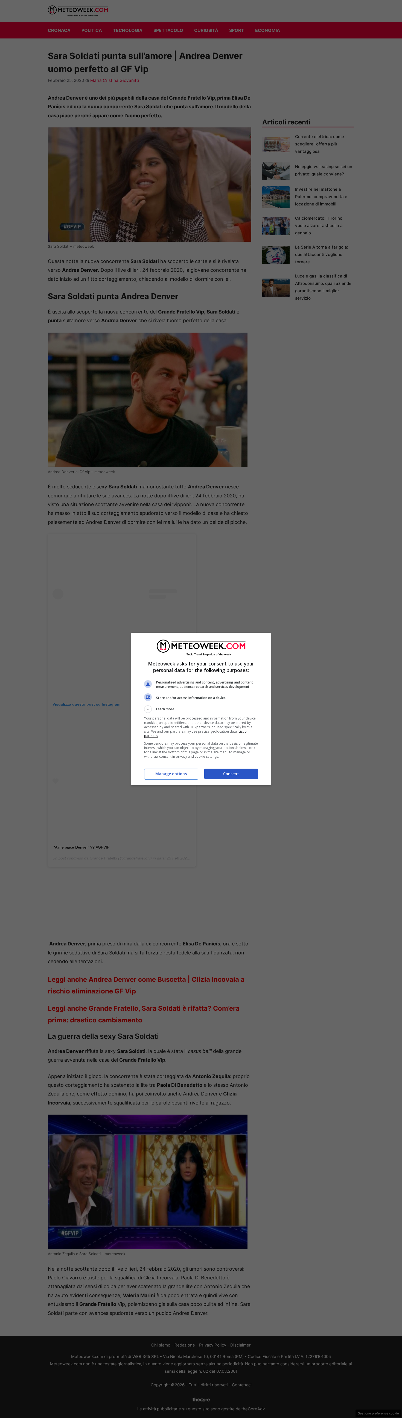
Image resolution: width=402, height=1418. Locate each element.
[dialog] (201, 709)
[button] (201, 709)
